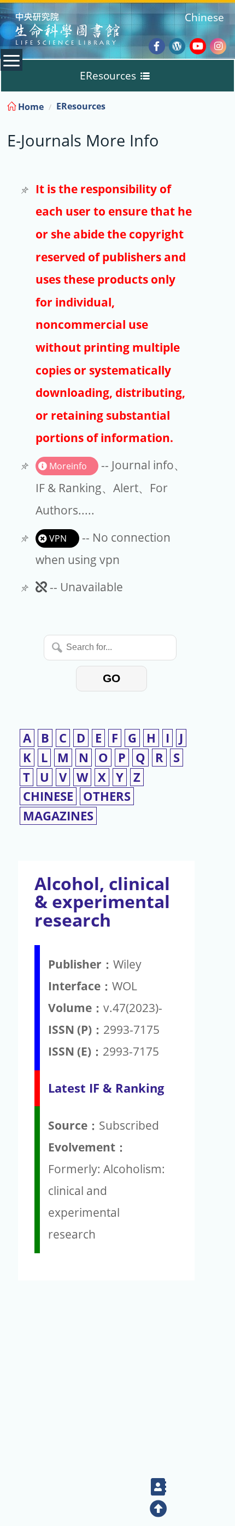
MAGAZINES (58, 815)
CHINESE (48, 796)
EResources (80, 106)
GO (111, 678)
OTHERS (107, 796)
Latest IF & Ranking (106, 1088)
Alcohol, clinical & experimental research (102, 901)
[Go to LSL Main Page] (81, 30)
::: (226, 105)
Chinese (204, 17)
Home (30, 107)
